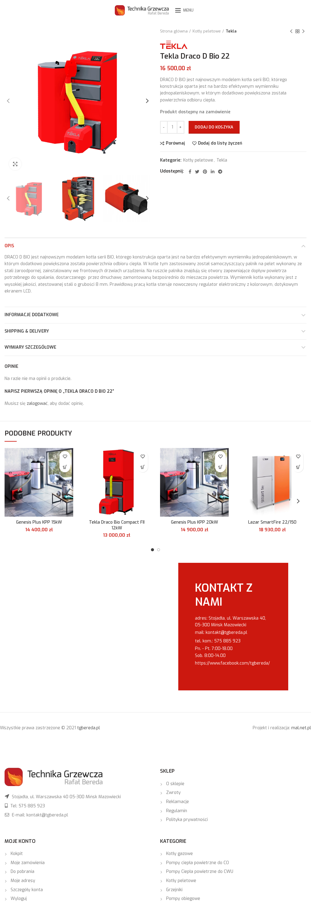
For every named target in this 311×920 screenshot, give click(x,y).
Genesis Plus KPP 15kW (39, 522)
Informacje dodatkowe (32, 315)
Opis (9, 246)
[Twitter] (197, 172)
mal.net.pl (301, 728)
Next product (303, 31)
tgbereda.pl (88, 728)
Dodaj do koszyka (214, 127)
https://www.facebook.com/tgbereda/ (232, 663)
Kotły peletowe (207, 31)
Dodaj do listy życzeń (220, 143)
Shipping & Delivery (27, 331)
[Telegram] (220, 172)
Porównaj (175, 143)
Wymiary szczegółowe (30, 347)
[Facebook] (190, 172)
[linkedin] (212, 172)
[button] (65, 467)
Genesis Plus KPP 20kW (194, 522)
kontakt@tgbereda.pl (226, 632)
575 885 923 (227, 641)
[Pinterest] (205, 172)
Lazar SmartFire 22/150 (272, 522)
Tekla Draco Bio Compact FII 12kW (117, 525)
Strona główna (174, 31)
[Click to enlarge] (15, 164)
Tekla (231, 31)
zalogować (37, 403)
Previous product (291, 31)
